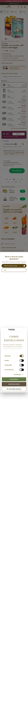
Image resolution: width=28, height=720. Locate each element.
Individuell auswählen (14, 384)
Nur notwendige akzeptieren (14, 389)
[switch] (22, 360)
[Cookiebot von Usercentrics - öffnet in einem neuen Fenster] (8, 330)
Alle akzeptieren (14, 379)
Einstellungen (17, 374)
